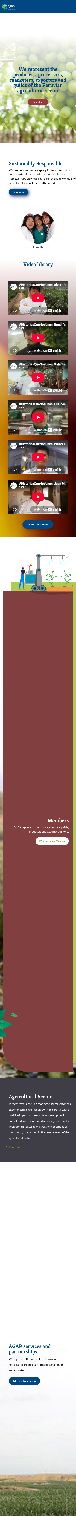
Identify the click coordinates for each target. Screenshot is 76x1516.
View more (18, 191)
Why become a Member (52, 840)
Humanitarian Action (38, 247)
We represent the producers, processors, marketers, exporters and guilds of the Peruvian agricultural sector (38, 80)
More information (24, 1381)
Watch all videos (38, 524)
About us (38, 101)
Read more (15, 1146)
